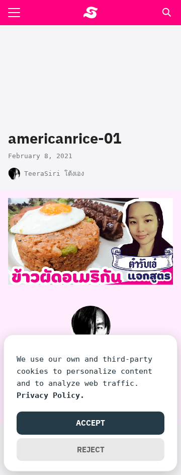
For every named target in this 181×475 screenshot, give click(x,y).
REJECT (91, 449)
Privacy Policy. (50, 395)
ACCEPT (90, 422)
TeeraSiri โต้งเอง (54, 173)
